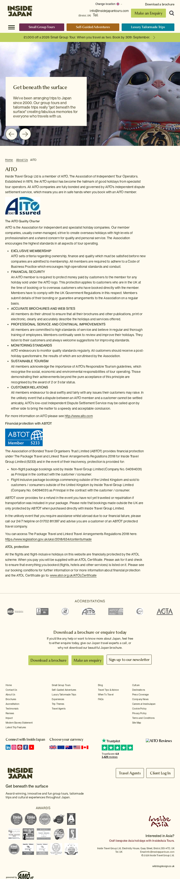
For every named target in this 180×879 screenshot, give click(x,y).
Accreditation (12, 703)
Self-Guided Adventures (93, 27)
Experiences (58, 699)
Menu (11, 27)
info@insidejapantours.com (109, 10)
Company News (140, 699)
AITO (33, 160)
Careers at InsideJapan (144, 703)
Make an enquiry (87, 660)
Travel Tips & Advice (108, 689)
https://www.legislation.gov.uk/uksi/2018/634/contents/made (48, 539)
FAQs (101, 699)
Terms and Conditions (143, 718)
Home (9, 160)
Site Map (136, 722)
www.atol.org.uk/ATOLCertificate (73, 575)
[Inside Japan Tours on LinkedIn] (8, 747)
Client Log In (160, 773)
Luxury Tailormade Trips (148, 27)
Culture (135, 685)
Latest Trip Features (16, 727)
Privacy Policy (139, 713)
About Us (22, 160)
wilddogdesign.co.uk (163, 866)
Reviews (10, 713)
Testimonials (12, 708)
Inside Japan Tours (20, 10)
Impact (9, 718)
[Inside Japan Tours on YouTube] (31, 747)
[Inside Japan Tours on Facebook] (25, 747)
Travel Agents (59, 708)
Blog (100, 685)
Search (170, 13)
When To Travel (105, 694)
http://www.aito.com (79, 416)
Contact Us (11, 689)
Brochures (11, 699)
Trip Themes (58, 703)
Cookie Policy (139, 708)
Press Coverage (140, 694)
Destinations (138, 689)
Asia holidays (136, 840)
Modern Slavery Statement (19, 722)
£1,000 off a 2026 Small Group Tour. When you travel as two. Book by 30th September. (87, 37)
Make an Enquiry (148, 13)
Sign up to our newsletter (129, 659)
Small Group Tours (42, 27)
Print (172, 160)
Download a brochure (159, 4)
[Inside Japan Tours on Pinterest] (19, 747)
